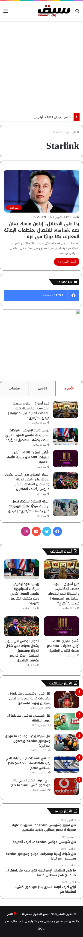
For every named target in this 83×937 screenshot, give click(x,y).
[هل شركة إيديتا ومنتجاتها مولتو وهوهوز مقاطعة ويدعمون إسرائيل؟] (66, 742)
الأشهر (42, 388)
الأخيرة (69, 388)
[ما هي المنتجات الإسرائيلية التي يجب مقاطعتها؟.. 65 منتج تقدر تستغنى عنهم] (66, 764)
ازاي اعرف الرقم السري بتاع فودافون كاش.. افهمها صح (30, 782)
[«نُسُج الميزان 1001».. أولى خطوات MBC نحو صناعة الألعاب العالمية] (65, 458)
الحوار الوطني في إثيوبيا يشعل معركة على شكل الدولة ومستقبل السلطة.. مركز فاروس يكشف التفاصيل (27, 481)
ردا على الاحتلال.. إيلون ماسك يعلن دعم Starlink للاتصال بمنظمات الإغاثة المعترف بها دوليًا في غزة (41, 230)
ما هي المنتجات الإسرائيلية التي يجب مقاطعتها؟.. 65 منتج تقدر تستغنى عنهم (28, 763)
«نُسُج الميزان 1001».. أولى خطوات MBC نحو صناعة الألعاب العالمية (27, 457)
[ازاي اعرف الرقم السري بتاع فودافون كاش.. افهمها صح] (66, 786)
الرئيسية (71, 132)
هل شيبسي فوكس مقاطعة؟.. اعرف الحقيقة (28, 718)
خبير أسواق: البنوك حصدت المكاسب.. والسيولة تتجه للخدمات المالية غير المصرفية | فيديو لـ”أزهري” (28, 410)
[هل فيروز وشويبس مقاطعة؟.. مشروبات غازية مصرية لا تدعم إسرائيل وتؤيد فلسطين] (66, 699)
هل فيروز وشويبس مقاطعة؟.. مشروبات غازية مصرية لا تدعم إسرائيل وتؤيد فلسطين (29, 698)
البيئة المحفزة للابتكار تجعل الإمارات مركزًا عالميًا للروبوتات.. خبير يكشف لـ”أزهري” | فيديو (28, 506)
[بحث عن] (77, 12)
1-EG (41, 928)
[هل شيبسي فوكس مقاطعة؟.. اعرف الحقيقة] (66, 721)
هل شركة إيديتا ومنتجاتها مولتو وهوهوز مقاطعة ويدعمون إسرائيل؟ (27, 741)
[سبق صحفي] (53, 11)
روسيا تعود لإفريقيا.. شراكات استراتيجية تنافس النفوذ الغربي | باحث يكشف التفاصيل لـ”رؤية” (27, 435)
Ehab (73, 217)
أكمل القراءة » (66, 261)
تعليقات (14, 388)
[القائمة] (5, 12)
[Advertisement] (41, 67)
